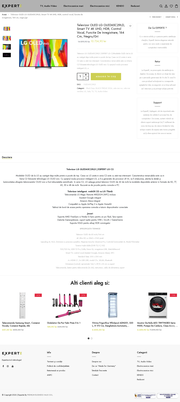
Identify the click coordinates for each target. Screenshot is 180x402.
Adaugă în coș (106, 76)
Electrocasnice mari (73, 6)
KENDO (120, 6)
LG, (85, 91)
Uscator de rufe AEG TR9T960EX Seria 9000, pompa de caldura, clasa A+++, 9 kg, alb (157, 324)
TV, (93, 91)
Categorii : (81, 88)
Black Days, (91, 88)
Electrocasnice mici (100, 6)
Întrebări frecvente (99, 370)
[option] (7, 29)
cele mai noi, (118, 88)
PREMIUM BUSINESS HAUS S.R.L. (40, 395)
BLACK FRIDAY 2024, (104, 88)
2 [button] (92, 338)
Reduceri (135, 6)
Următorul (171, 17)
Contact (95, 375)
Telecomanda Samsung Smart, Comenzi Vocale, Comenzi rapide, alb (21, 324)
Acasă (4, 14)
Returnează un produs (56, 370)
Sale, (89, 91)
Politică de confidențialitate (58, 366)
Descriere (7, 157)
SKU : (79, 84)
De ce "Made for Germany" (104, 366)
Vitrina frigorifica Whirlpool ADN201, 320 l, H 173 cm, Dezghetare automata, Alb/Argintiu (112, 324)
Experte (21, 394)
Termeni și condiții (54, 361)
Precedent (157, 17)
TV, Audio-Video (48, 6)
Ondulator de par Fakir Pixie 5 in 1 (63, 323)
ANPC (49, 375)
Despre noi (96, 361)
